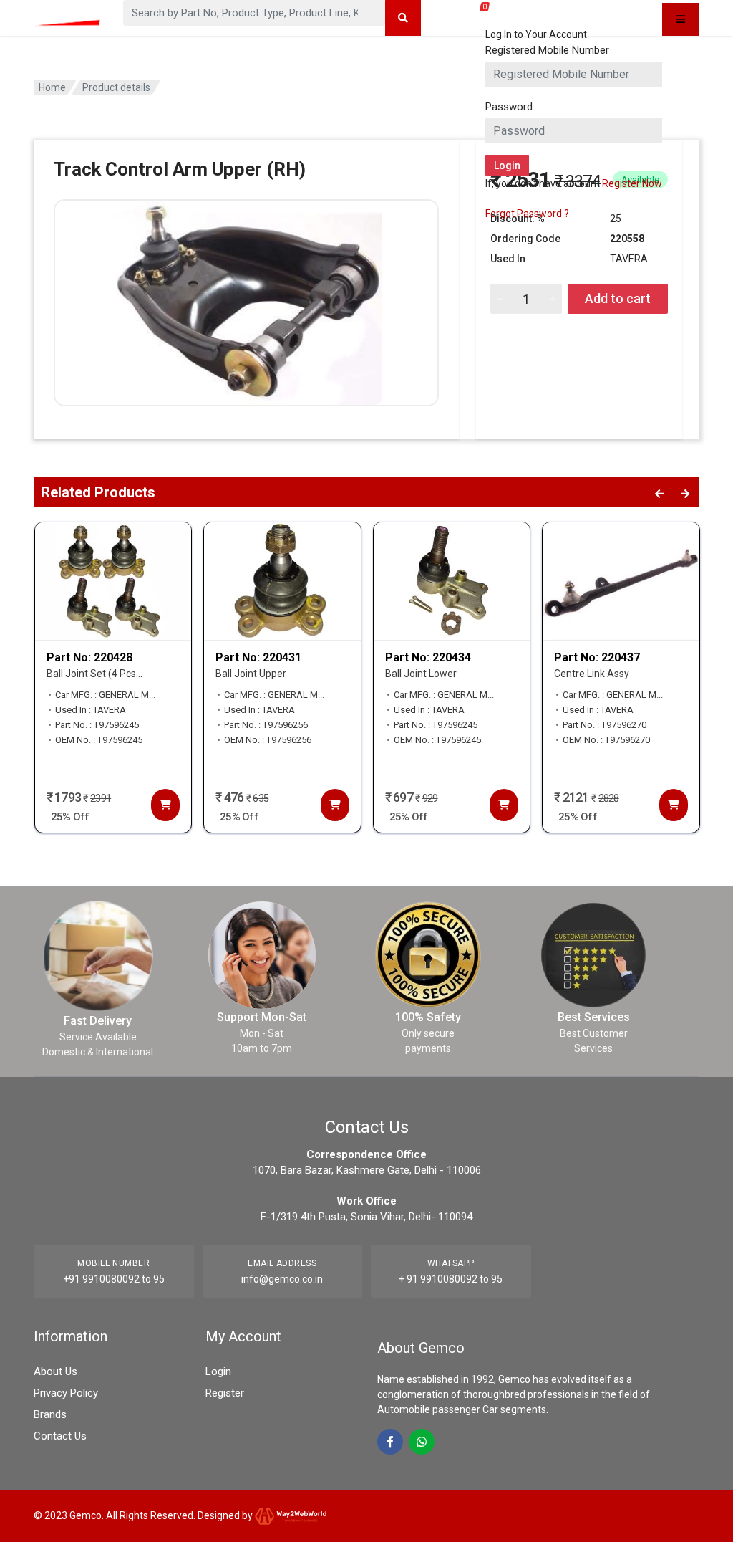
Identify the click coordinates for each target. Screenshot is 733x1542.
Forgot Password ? (527, 213)
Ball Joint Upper (250, 673)
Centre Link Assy (591, 673)
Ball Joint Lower (421, 673)
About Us (55, 1371)
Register (224, 1393)
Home (52, 87)
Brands (50, 1414)
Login (218, 1371)
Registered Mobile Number (547, 50)
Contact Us (60, 1436)
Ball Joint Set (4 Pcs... (94, 673)
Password (509, 106)
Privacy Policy (66, 1393)
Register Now (632, 183)
